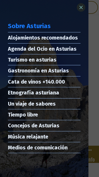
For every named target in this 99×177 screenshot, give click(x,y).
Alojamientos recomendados (43, 37)
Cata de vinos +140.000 (36, 82)
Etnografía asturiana (33, 92)
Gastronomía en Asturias (38, 70)
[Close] (81, 7)
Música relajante (28, 136)
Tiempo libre (23, 114)
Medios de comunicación (38, 147)
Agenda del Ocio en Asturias (42, 49)
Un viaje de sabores (32, 104)
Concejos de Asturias (33, 125)
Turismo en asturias (32, 60)
